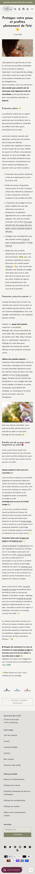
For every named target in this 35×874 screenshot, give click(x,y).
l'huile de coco (16, 541)
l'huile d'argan (26, 521)
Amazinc (9, 266)
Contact (7, 753)
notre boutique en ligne (22, 650)
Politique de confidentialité (14, 800)
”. (12, 231)
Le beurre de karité (9, 546)
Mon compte (9, 759)
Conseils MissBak (10, 747)
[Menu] (27, 8)
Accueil (6, 741)
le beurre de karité (17, 242)
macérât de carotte (24, 598)
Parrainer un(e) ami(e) (12, 765)
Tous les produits (10, 735)
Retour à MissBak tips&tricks (19, 702)
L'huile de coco (26, 567)
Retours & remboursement (14, 779)
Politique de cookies (12, 806)
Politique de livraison (12, 785)
